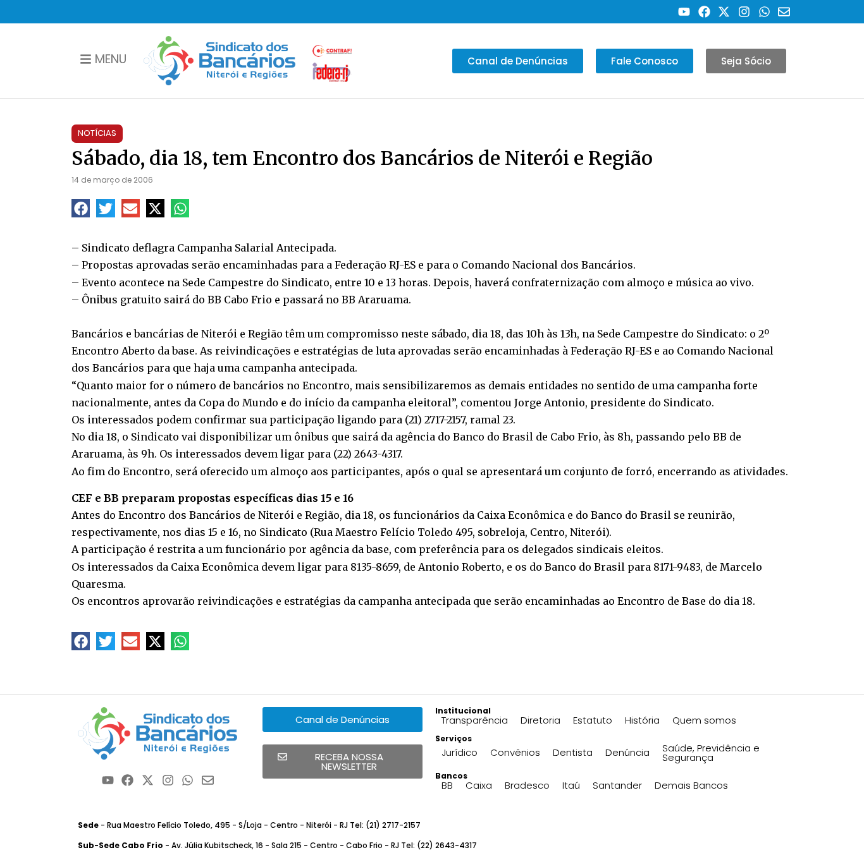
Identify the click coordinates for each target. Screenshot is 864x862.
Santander (617, 785)
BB (447, 785)
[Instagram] (744, 11)
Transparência (474, 720)
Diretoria (540, 720)
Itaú (571, 785)
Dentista (573, 752)
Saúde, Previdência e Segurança (711, 752)
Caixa (479, 785)
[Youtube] (684, 11)
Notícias (97, 133)
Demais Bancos (691, 785)
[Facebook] (704, 11)
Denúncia (627, 752)
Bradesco (527, 785)
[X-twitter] (724, 11)
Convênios (515, 752)
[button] (80, 208)
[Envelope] (784, 11)
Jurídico (459, 752)
